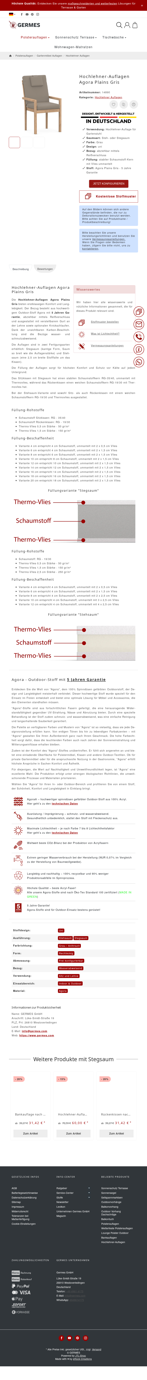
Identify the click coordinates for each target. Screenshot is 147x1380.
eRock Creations (82, 1359)
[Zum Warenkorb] (135, 25)
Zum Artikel (30, 1133)
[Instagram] (37, 14)
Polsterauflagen (34, 37)
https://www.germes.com (36, 1035)
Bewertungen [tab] (45, 269)
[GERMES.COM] (38, 25)
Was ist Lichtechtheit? (105, 333)
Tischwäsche (113, 37)
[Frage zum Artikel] (133, 104)
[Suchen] (119, 25)
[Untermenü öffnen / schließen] (89, 1188)
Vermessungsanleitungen (107, 345)
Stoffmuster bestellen (105, 321)
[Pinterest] (32, 14)
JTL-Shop (80, 1355)
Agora (63, 991)
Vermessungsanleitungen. (108, 239)
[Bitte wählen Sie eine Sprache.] (12, 14)
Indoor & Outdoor (70, 983)
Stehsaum (65, 938)
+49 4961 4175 (74, 1291)
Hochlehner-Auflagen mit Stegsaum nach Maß (73, 1114)
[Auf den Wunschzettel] (113, 104)
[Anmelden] (127, 25)
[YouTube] (27, 14)
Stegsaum (81, 938)
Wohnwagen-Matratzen (73, 47)
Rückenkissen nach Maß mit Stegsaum (116, 1114)
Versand (96, 1349)
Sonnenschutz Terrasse (75, 37)
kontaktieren (90, 248)
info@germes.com (34, 1031)
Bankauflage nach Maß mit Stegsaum (30, 1114)
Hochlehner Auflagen (108, 97)
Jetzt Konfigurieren (108, 183)
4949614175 (77, 1300)
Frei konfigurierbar (71, 960)
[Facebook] (21, 14)
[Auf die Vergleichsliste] (123, 104)
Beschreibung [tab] (21, 269)
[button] (14, 142)
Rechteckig (66, 953)
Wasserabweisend (70, 968)
